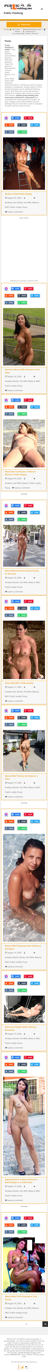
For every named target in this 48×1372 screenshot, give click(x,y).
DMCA (29, 1355)
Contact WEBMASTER (12, 1355)
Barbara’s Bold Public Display (18, 194)
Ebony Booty (23, 280)
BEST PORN (16, 29)
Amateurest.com (14, 280)
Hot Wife (27, 202)
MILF (7, 207)
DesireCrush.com (31, 31)
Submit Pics (25, 25)
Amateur (8, 202)
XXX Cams (35, 33)
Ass (14, 202)
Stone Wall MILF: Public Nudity (19, 683)
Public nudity (15, 207)
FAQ (24, 1356)
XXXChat (17, 31)
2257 (24, 1355)
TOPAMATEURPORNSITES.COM (31, 29)
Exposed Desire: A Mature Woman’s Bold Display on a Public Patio (21, 1181)
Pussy (24, 207)
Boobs (20, 202)
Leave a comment (15, 212)
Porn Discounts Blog (18, 33)
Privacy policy (39, 1355)
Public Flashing (13, 13)
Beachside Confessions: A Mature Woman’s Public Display (20, 473)
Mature (35, 202)
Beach (16, 957)
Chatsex (28, 33)
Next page (45, 1324)
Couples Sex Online (32, 280)
